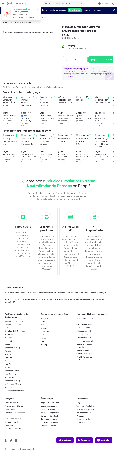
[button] (21, 3)
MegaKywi (72, 45)
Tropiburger (9, 377)
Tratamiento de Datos (84, 413)
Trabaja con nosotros (49, 406)
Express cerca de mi (13, 422)
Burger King (9, 344)
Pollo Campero (10, 374)
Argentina (44, 318)
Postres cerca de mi (84, 341)
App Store (66, 440)
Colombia (44, 328)
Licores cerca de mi (13, 429)
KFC (6, 328)
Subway (8, 351)
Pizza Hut (8, 341)
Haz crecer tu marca (49, 419)
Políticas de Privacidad (85, 409)
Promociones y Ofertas (14, 406)
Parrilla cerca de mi (84, 338)
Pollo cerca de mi (83, 328)
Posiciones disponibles (50, 413)
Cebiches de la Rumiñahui (15, 331)
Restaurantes (10, 409)
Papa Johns (9, 338)
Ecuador (44, 335)
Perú (42, 341)
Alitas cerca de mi (83, 331)
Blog (78, 403)
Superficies (49, 18)
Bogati (7, 367)
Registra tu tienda (48, 409)
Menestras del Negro (13, 348)
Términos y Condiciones (86, 406)
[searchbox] (62, 3)
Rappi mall (9, 425)
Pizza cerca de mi (83, 334)
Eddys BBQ (9, 358)
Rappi (5, 22)
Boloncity (8, 387)
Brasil (43, 322)
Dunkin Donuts (10, 354)
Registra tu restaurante (50, 403)
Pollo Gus (8, 364)
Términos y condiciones (92, 10)
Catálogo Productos (12, 403)
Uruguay (44, 345)
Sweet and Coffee (12, 371)
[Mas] (84, 59)
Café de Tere (10, 361)
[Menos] (66, 59)
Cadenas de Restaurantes (15, 321)
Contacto (80, 416)
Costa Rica (45, 331)
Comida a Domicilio (84, 350)
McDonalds (9, 334)
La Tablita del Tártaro (13, 384)
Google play (86, 440)
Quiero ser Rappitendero (50, 416)
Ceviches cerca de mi (85, 324)
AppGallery (105, 440)
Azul (43, 18)
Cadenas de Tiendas (13, 325)
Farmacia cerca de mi (13, 419)
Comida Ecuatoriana (84, 354)
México (43, 338)
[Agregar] (16, 97)
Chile (43, 325)
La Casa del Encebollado (14, 391)
